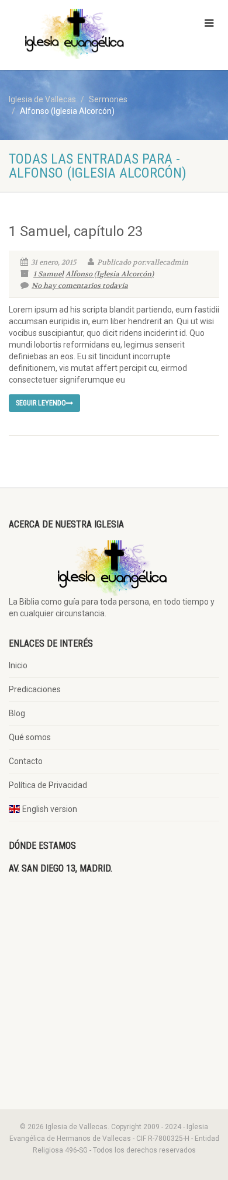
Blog (17, 713)
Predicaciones (35, 689)
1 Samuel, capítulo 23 (76, 231)
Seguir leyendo (41, 403)
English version (49, 809)
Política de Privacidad (48, 785)
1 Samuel (48, 274)
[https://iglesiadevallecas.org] (76, 34)
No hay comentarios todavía (80, 285)
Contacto (26, 761)
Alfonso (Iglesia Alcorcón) (109, 274)
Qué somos (30, 737)
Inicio (18, 665)
